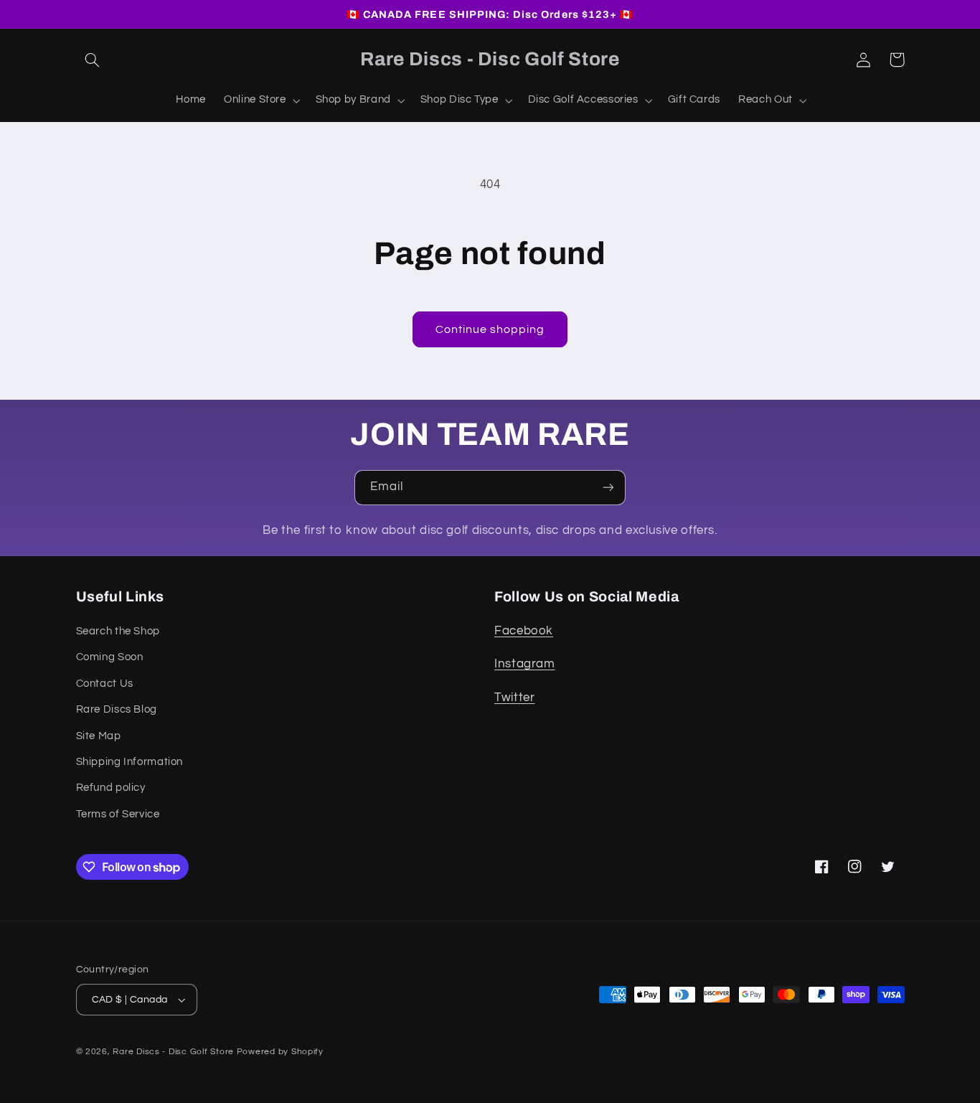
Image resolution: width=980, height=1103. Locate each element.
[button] (92, 59)
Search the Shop (118, 631)
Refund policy (111, 787)
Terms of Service (118, 814)
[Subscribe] (608, 487)
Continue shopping (490, 329)
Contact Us (104, 683)
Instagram (524, 663)
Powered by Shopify (280, 1052)
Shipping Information (130, 761)
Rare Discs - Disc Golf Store (173, 1052)
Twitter (514, 697)
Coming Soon (109, 657)
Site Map (98, 736)
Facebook (523, 630)
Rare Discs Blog (116, 709)
